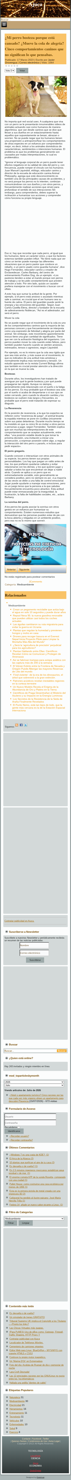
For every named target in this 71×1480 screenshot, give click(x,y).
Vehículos (14, 1420)
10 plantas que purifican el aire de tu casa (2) (31, 1162)
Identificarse (14, 1131)
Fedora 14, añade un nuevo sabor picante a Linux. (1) (36, 1204)
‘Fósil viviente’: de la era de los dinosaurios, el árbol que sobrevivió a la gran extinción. (37, 676)
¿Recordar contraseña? (21, 1140)
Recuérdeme (10, 1127)
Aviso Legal (54, 1441)
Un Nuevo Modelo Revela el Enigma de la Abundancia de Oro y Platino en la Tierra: (35, 688)
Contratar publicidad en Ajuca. (19, 921)
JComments (35, 581)
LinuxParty (35, 1456)
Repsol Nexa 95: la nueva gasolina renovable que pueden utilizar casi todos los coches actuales (37, 618)
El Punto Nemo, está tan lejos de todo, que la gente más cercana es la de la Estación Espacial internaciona (38, 708)
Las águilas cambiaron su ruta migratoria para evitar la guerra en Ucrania (37, 625)
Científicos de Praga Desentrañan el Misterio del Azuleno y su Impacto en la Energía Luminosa (39, 694)
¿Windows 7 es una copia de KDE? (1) (29, 1154)
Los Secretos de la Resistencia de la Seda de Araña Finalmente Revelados (37, 700)
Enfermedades (16, 1424)
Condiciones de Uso (37, 1441)
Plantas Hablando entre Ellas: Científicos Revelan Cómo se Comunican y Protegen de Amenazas (36, 654)
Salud (12, 1428)
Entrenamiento (16, 1413)
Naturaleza (14, 1397)
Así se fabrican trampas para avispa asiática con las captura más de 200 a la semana (39, 661)
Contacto (26, 1439)
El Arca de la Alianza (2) (21, 1158)
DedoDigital (35, 1470)
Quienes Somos (19, 1441)
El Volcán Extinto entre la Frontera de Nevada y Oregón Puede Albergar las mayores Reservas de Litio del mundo (38, 669)
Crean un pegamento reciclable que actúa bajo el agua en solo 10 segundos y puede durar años (39, 611)
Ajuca (35, 4)
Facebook (36, 1439)
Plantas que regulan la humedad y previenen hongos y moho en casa (37, 631)
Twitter (46, 1439)
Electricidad (15, 1405)
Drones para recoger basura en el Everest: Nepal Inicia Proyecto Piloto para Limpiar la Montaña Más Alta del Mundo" (36, 639)
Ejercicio (13, 1432)
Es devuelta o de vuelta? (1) (23, 1166)
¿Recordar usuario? (19, 1136)
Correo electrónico (29, 62)
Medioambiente (25, 584)
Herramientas (16, 1409)
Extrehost (40, 1477)
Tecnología (14, 1416)
